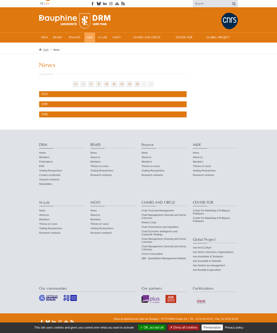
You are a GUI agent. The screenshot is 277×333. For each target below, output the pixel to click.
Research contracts (101, 175)
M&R (90, 37)
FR (42, 4)
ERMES (57, 37)
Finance (75, 37)
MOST (117, 37)
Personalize (212, 327)
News (93, 152)
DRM (44, 37)
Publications (46, 161)
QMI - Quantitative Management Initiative (164, 258)
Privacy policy (234, 327)
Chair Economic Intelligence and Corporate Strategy (159, 233)
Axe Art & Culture (202, 247)
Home (42, 152)
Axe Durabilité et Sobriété (207, 261)
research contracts (49, 179)
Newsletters (45, 184)
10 (106, 84)
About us (95, 157)
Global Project (218, 37)
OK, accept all (153, 327)
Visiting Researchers (50, 170)
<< (75, 84)
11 (114, 84)
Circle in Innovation (152, 254)
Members (44, 157)
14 (137, 84)
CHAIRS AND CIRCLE (147, 37)
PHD (41, 166)
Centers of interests (49, 175)
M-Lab (102, 37)
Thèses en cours (99, 166)
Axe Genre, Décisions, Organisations (213, 252)
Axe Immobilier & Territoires (208, 256)
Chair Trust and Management (158, 210)
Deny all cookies (185, 327)
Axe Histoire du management (209, 265)
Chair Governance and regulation (160, 227)
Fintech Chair (149, 222)
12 (121, 84)
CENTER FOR (184, 37)
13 (129, 84)
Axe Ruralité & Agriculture (207, 270)
